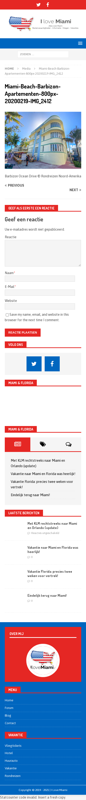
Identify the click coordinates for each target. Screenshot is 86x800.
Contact (10, 723)
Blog (8, 715)
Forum (9, 708)
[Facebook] (47, 5)
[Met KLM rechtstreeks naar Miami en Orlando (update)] (14, 528)
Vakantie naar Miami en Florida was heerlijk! (43, 474)
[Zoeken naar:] (43, 54)
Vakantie (11, 768)
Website (11, 301)
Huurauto (11, 760)
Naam (9, 273)
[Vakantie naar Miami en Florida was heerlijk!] (14, 552)
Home (9, 700)
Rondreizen (13, 776)
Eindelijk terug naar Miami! (30, 495)
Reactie (10, 237)
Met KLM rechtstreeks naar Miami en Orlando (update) (52, 525)
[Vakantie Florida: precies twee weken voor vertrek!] (14, 576)
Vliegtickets (13, 745)
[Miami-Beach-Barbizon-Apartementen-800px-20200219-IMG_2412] (43, 166)
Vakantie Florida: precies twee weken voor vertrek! (49, 573)
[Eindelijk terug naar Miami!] (14, 600)
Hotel (9, 753)
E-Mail (9, 287)
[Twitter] (38, 5)
